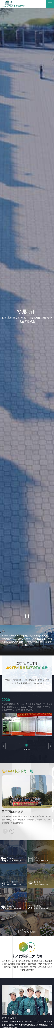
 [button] (3, 746)
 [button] (50, 746)
